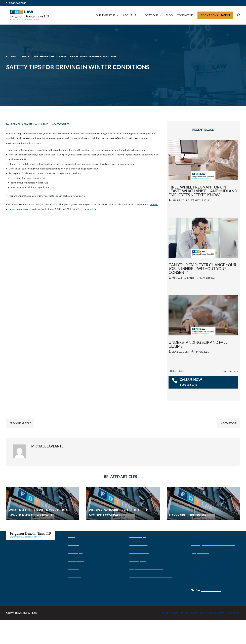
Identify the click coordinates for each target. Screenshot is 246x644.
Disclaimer (233, 612)
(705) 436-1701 (200, 579)
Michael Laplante (21, 124)
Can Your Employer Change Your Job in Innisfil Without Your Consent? (202, 268)
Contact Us (185, 15)
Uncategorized (60, 124)
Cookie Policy (215, 612)
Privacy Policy (169, 612)
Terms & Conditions (192, 612)
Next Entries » (230, 371)
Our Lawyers (75, 552)
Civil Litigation (137, 560)
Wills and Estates (139, 552)
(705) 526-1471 (200, 552)
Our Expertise (105, 15)
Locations (150, 15)
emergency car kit (42, 195)
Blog (169, 15)
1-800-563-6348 (17, 3)
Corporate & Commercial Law (146, 568)
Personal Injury (138, 536)
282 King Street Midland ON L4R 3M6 (213, 544)
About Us (129, 15)
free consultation (87, 209)
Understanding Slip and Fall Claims (198, 344)
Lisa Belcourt (180, 200)
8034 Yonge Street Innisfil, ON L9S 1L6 (213, 571)
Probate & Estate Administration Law (150, 576)
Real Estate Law (138, 544)
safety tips (120, 138)
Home (71, 536)
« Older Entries (176, 371)
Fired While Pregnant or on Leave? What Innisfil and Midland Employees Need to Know (203, 191)
